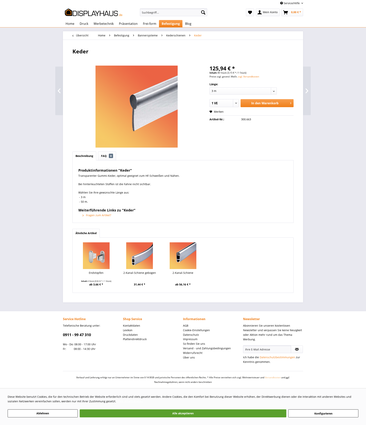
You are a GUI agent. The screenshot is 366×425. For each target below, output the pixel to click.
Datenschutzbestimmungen (277, 357)
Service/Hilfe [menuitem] (291, 3)
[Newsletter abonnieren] (297, 349)
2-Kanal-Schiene (183, 273)
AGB (185, 325)
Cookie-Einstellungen (196, 330)
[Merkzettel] (250, 12)
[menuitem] (173, 14)
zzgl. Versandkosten (248, 76)
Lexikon (127, 330)
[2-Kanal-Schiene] (183, 255)
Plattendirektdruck (135, 339)
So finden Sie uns (194, 343)
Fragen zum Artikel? (98, 215)
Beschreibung (84, 156)
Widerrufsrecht (192, 353)
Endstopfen (96, 273)
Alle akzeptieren (183, 413)
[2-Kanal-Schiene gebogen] (140, 255)
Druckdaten (130, 335)
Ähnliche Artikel (86, 233)
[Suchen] (203, 12)
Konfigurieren (323, 413)
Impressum (190, 339)
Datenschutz (191, 335)
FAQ (106, 156)
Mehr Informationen (130, 401)
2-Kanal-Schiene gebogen (139, 273)
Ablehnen (42, 413)
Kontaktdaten (131, 325)
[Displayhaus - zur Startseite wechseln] (93, 13)
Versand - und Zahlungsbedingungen (207, 348)
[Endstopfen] (96, 255)
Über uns (189, 357)
